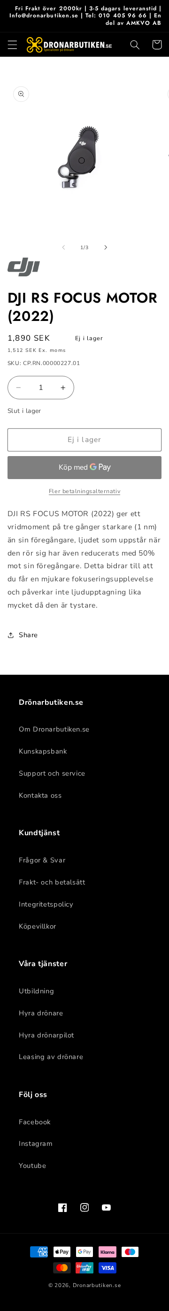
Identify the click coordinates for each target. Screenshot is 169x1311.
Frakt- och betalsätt (52, 882)
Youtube (32, 1165)
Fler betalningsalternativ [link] (84, 491)
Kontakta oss (40, 795)
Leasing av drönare (51, 1056)
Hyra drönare (41, 1013)
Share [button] (28, 635)
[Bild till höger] (105, 247)
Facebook (35, 1122)
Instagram (36, 1143)
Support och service (52, 773)
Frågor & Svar (42, 860)
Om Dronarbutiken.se (54, 729)
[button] (12, 44)
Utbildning (36, 991)
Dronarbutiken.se (97, 1285)
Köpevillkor (37, 926)
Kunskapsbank (43, 751)
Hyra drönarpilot (46, 1035)
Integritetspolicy (46, 904)
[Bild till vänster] (63, 247)
